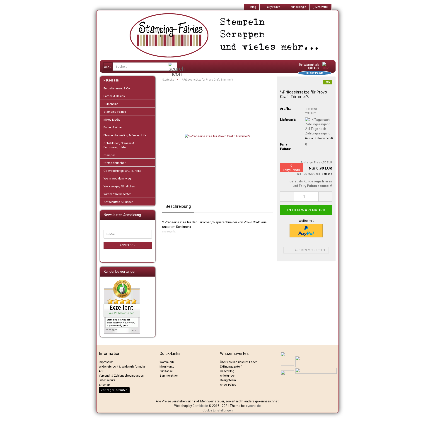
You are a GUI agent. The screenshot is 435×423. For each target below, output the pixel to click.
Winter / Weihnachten (117, 194)
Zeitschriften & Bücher (118, 202)
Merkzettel (321, 7)
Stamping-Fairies (115, 111)
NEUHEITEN (111, 80)
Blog (253, 7)
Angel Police (228, 384)
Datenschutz (107, 380)
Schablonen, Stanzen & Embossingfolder (119, 145)
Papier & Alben (113, 127)
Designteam (228, 380)
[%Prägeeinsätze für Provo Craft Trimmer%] (218, 136)
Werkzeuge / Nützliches (119, 186)
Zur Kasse (166, 371)
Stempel (109, 155)
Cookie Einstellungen (218, 410)
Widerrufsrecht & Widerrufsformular (122, 366)
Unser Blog (227, 371)
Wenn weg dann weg (117, 178)
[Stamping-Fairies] (221, 35)
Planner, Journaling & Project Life (125, 135)
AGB (101, 371)
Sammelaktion (169, 375)
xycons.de (253, 406)
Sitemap (104, 384)
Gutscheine (111, 104)
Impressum (106, 362)
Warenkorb (167, 362)
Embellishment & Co (117, 88)
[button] (287, 196)
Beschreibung (178, 206)
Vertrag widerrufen (114, 390)
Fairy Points (272, 7)
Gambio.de (200, 406)
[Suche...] (173, 67)
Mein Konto (167, 366)
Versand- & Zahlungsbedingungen (121, 375)
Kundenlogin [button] (297, 7)
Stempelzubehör (115, 163)
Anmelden (128, 245)
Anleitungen (227, 375)
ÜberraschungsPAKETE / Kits (122, 170)
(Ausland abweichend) (319, 138)
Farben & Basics (114, 96)
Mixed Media (112, 119)
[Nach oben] (426, 416)
